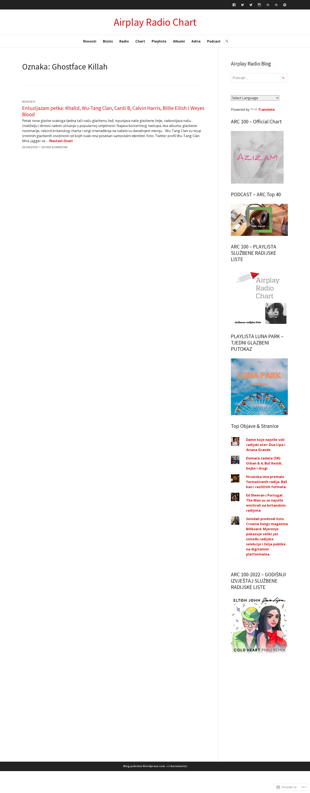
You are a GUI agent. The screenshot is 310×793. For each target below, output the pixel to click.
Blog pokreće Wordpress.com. (144, 766)
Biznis (108, 41)
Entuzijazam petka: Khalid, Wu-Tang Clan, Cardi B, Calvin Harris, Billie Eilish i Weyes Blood (113, 111)
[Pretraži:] (259, 78)
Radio (124, 41)
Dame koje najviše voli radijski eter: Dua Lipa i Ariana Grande (265, 444)
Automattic (178, 766)
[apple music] (276, 5)
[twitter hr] (251, 5)
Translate (266, 109)
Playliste (159, 41)
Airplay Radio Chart (155, 22)
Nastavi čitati (61, 141)
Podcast (214, 41)
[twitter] (242, 5)
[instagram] (259, 5)
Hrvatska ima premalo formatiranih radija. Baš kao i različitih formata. (266, 481)
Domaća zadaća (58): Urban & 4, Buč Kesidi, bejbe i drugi (264, 463)
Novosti (89, 41)
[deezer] (268, 5)
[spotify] (285, 5)
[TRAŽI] (227, 41)
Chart (140, 41)
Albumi (179, 41)
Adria (196, 41)
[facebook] (234, 5)
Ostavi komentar (54, 147)
